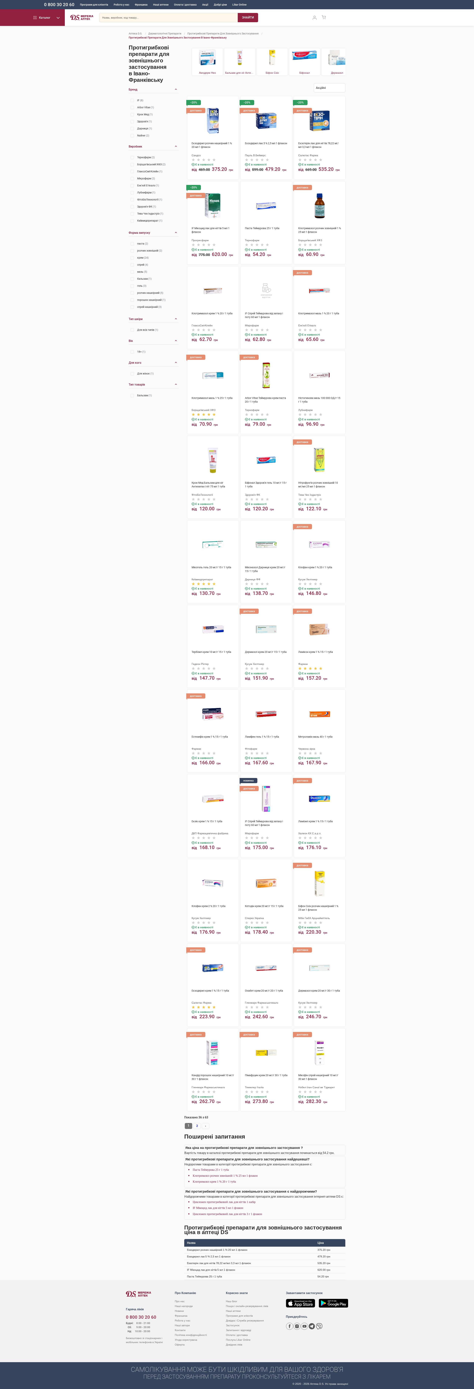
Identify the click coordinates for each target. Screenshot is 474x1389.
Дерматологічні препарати (164, 33)
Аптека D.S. (135, 33)
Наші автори (182, 1325)
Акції (205, 4)
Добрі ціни (220, 4)
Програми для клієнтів (94, 4)
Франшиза (141, 4)
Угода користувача (186, 1339)
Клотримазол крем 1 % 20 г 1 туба (214, 1181)
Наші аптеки (160, 4)
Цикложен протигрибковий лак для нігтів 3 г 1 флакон (227, 1214)
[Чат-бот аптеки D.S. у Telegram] (312, 1326)
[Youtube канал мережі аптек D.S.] (304, 1326)
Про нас (180, 1301)
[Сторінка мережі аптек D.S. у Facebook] (289, 1326)
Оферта (180, 1344)
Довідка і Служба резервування (245, 1320)
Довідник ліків (234, 1344)
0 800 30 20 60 (59, 4)
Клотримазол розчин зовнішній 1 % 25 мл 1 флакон (225, 1175)
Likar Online (239, 4)
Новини (179, 1310)
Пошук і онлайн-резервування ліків (247, 1306)
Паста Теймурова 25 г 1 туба (211, 1169)
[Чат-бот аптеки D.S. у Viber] (319, 1326)
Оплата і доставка (185, 4)
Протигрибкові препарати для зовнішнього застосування (223, 33)
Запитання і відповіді (238, 1330)
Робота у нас (121, 4)
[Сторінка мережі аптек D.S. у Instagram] (297, 1326)
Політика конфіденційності (191, 1334)
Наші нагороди (184, 1306)
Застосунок (232, 1325)
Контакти (180, 1330)
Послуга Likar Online (238, 1339)
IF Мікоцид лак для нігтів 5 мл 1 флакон (218, 1207)
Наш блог (231, 1301)
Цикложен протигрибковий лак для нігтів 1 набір (224, 1202)
